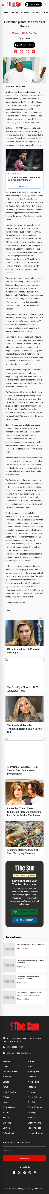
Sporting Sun (33, 1071)
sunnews (26, 38)
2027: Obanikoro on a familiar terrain (30, 944)
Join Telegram (26, 920)
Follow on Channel (26, 912)
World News (33, 1082)
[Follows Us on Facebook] (15, 51)
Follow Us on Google (36, 4)
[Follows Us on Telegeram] (33, 51)
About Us (32, 1117)
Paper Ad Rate (34, 1128)
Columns (25, 13)
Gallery (6, 1097)
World (30, 1066)
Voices (31, 1061)
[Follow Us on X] (19, 1172)
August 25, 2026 (23, 949)
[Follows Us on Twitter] (21, 51)
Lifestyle (7, 1123)
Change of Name (35, 1133)
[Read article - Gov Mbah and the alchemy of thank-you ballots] (9, 965)
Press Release (34, 1097)
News (5, 1087)
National (15, 13)
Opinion (6, 1128)
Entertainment (9, 1107)
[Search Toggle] (45, 4)
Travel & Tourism (35, 1107)
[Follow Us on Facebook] (14, 1172)
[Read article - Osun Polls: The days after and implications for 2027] (9, 981)
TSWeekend (8, 1133)
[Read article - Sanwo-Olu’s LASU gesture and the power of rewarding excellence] (9, 997)
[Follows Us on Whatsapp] (27, 51)
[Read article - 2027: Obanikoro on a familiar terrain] (9, 949)
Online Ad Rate (34, 1123)
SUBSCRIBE (24, 1158)
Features (32, 1087)
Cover (5, 1066)
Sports (6, 1082)
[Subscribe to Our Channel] (24, 1172)
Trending (32, 1112)
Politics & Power (10, 1071)
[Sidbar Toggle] (3, 4)
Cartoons (32, 1092)
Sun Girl (31, 1102)
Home (5, 13)
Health (6, 1117)
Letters (6, 1102)
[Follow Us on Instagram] (35, 1172)
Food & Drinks (9, 1092)
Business (36, 13)
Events (6, 1112)
